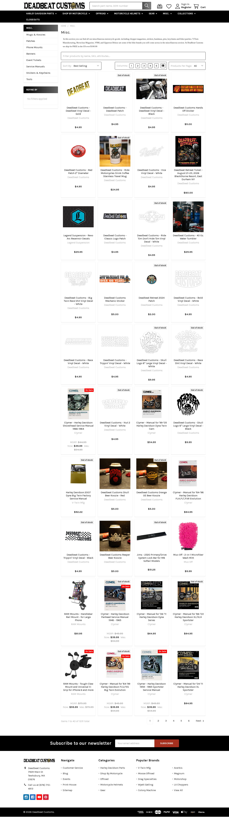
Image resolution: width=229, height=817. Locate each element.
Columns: (122, 65)
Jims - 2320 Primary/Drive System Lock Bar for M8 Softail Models (152, 557)
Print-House (69, 784)
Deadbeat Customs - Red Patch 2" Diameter (78, 171)
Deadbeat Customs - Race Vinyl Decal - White (78, 362)
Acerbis (178, 767)
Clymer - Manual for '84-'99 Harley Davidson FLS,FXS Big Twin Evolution (115, 686)
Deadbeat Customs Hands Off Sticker (188, 109)
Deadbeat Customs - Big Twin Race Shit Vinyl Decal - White (78, 300)
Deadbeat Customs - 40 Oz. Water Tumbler (188, 237)
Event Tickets (33, 60)
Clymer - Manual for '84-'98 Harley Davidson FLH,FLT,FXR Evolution (188, 495)
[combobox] (120, 6)
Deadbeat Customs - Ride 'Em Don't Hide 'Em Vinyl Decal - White (151, 238)
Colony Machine (147, 790)
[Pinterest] (46, 797)
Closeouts (33, 19)
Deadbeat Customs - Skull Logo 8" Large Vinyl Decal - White (152, 363)
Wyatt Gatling (145, 784)
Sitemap (67, 790)
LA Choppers (181, 784)
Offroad (101, 13)
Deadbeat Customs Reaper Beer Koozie (115, 556)
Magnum (179, 773)
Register (186, 7)
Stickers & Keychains (38, 72)
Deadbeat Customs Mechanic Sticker (115, 299)
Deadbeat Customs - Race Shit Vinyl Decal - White (188, 362)
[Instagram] (26, 797)
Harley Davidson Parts (40, 13)
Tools (29, 79)
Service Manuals (35, 66)
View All (178, 790)
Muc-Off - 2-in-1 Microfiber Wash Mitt (188, 556)
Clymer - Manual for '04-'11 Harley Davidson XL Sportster (188, 686)
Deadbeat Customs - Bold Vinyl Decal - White (188, 299)
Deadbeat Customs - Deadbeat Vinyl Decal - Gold (78, 110)
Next (199, 720)
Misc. (166, 13)
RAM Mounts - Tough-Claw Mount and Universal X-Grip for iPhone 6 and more (78, 686)
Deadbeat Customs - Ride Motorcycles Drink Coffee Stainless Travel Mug (114, 173)
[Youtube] (39, 797)
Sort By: (67, 65)
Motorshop (180, 779)
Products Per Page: (181, 65)
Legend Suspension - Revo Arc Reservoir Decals (78, 237)
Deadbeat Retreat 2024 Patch (152, 299)
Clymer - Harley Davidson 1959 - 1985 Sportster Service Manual (151, 686)
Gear (152, 13)
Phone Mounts (34, 47)
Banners (30, 53)
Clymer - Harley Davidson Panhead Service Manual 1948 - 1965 (115, 617)
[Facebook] (33, 797)
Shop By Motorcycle (74, 13)
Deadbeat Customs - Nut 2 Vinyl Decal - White (115, 424)
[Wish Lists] (169, 6)
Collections (185, 13)
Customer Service (73, 767)
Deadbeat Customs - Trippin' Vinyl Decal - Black (78, 556)
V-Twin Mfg (144, 767)
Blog (65, 773)
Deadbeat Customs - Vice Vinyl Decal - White (151, 171)
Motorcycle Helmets (127, 13)
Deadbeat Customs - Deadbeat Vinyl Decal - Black (151, 110)
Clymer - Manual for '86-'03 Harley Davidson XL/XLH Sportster (188, 617)
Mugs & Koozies (35, 34)
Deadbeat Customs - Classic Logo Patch (114, 237)
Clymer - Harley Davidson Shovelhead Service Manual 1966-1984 (78, 425)
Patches (30, 40)
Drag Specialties (147, 779)
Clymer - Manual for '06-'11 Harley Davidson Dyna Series (151, 617)
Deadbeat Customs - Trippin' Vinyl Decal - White (115, 362)
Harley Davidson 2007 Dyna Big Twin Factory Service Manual (78, 495)
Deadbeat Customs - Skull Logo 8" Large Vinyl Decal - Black (188, 425)
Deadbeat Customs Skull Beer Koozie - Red (115, 494)
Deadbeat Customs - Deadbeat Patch (114, 109)
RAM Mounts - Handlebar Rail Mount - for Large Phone (78, 617)
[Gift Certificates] (160, 6)
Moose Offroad (146, 773)
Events (66, 779)
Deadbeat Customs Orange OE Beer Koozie (151, 494)
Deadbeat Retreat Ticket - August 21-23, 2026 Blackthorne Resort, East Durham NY (188, 174)
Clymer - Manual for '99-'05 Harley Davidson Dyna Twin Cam (151, 425)
